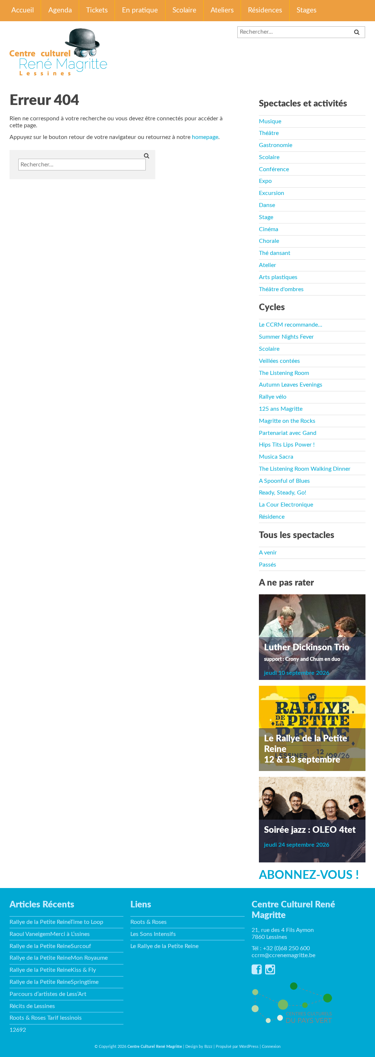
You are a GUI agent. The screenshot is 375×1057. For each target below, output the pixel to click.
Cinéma (268, 229)
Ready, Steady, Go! (282, 493)
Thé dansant (274, 253)
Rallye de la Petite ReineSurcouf (50, 946)
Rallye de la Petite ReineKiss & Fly (53, 970)
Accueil (22, 10)
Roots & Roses (148, 922)
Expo (265, 181)
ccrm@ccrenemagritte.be (283, 955)
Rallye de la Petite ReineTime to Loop (56, 922)
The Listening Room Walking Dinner (304, 469)
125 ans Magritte (280, 409)
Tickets (97, 10)
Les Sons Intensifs (153, 934)
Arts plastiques (278, 277)
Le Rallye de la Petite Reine (164, 946)
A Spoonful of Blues (284, 481)
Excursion (271, 193)
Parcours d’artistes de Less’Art (48, 994)
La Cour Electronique (286, 505)
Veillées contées (279, 361)
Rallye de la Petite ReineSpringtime (54, 982)
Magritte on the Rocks (287, 421)
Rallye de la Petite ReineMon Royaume (59, 958)
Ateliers (222, 10)
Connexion (271, 1047)
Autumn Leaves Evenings (290, 385)
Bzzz (208, 1047)
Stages (306, 10)
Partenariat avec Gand (287, 433)
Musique (270, 121)
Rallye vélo (272, 397)
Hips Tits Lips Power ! (287, 445)
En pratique (140, 10)
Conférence (274, 169)
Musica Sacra (276, 457)
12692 (18, 1030)
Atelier (267, 265)
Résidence (272, 517)
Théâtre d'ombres (281, 289)
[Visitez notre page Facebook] (256, 972)
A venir (268, 553)
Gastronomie (275, 145)
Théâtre (269, 133)
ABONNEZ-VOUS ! (309, 875)
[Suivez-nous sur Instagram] (270, 972)
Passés (267, 565)
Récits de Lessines (32, 1006)
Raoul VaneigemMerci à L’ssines (50, 934)
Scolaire (184, 10)
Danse (267, 205)
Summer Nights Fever (286, 337)
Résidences (265, 10)
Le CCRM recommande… (290, 325)
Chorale (269, 241)
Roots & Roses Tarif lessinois (46, 1018)
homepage (205, 137)
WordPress (249, 1047)
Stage (266, 217)
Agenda (60, 10)
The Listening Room (284, 373)
